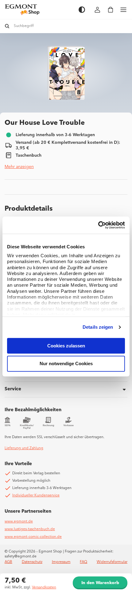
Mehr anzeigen (19, 167)
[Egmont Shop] (38, 9)
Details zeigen (98, 327)
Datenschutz (32, 562)
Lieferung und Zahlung (24, 448)
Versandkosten (44, 587)
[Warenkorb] (110, 9)
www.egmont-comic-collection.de (33, 537)
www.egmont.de (19, 521)
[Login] (97, 9)
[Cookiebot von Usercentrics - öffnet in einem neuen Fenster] (98, 225)
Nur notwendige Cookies (66, 363)
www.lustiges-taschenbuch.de (30, 529)
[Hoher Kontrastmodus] (82, 9)
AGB (8, 562)
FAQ (83, 562)
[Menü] (123, 9)
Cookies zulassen (66, 345)
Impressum (61, 562)
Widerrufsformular (112, 562)
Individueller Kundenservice (36, 495)
